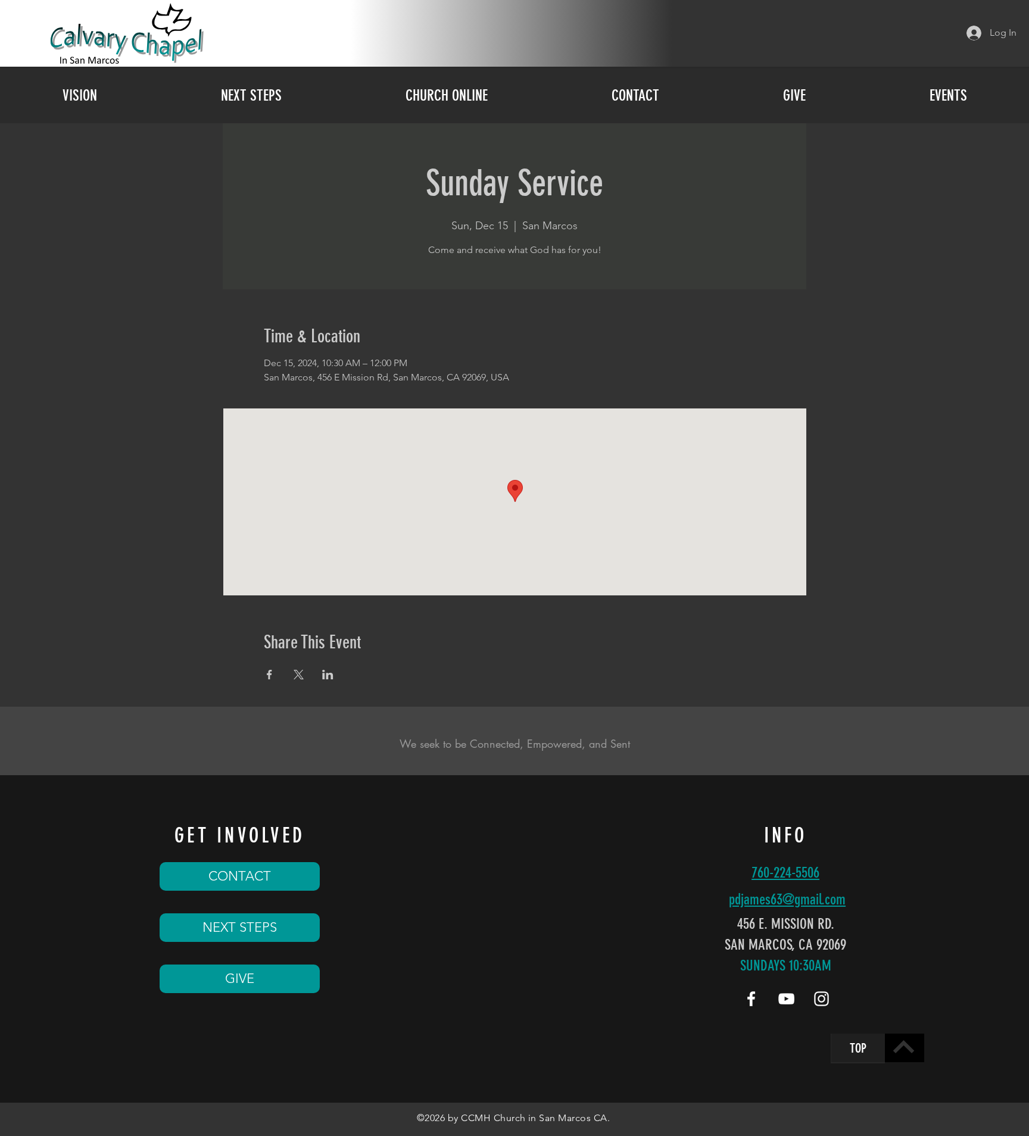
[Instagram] (821, 999)
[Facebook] (751, 999)
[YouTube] (786, 999)
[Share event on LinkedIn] (327, 674)
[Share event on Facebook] (269, 674)
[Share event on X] (298, 674)
